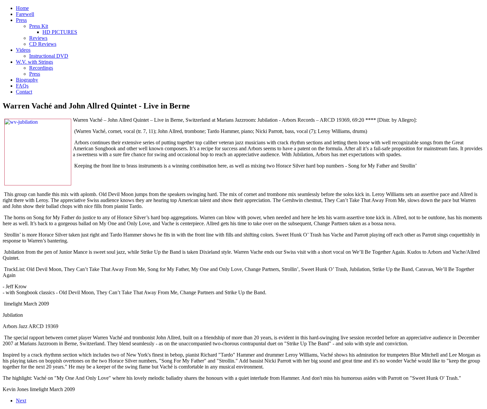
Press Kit (38, 26)
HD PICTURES (59, 32)
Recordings (41, 68)
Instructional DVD (48, 56)
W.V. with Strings (34, 62)
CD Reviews (42, 44)
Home (22, 8)
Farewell (25, 14)
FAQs (22, 86)
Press (21, 20)
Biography (27, 80)
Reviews (38, 38)
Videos (23, 50)
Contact (24, 92)
